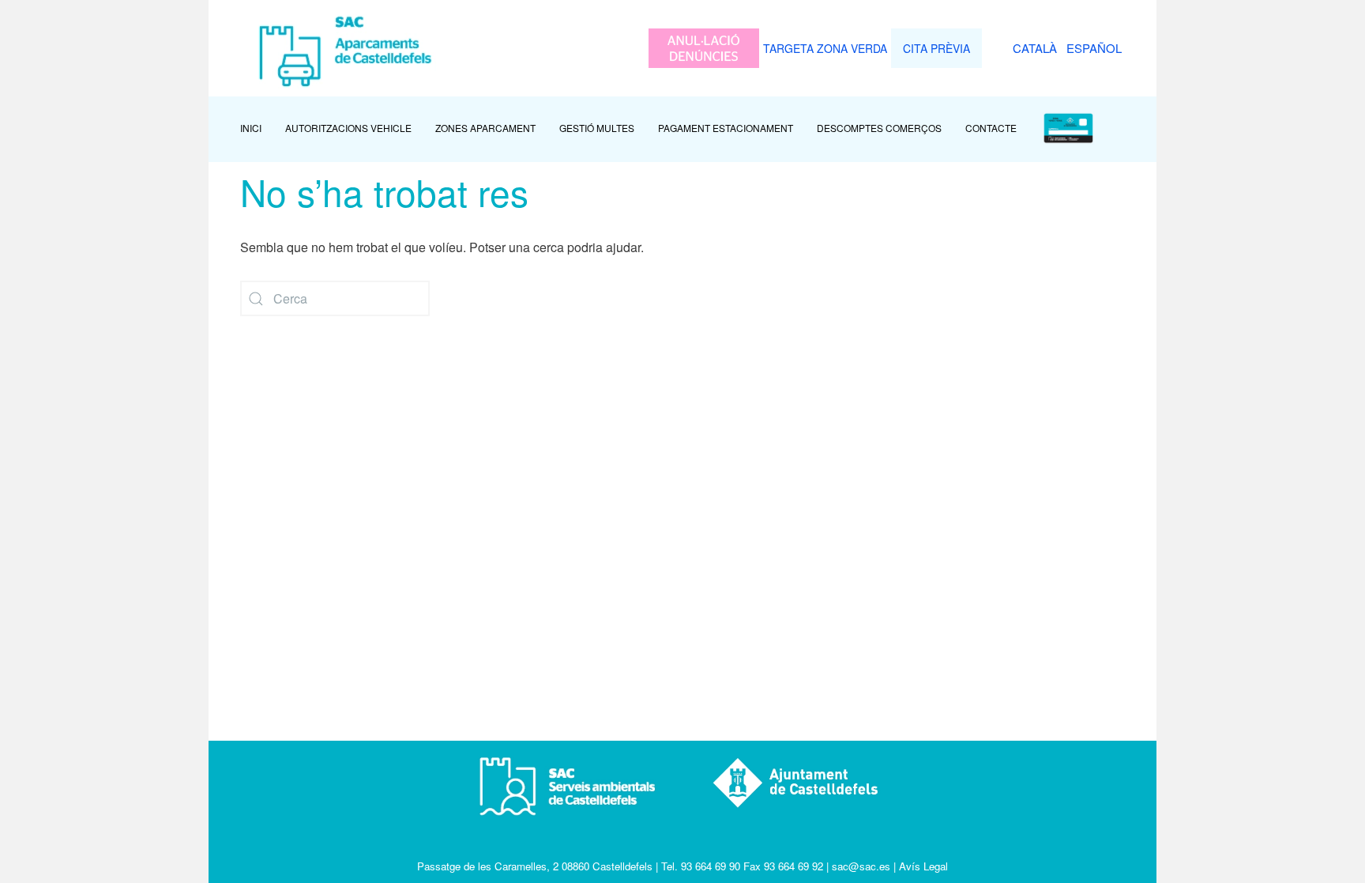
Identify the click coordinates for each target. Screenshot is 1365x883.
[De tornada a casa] (341, 48)
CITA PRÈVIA (936, 48)
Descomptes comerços (879, 127)
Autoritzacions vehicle (348, 127)
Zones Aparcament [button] (485, 127)
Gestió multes (596, 127)
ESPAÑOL (1094, 48)
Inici (250, 127)
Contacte (991, 127)
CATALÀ (1035, 48)
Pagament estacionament (725, 127)
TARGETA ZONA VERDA (825, 48)
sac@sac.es (861, 866)
